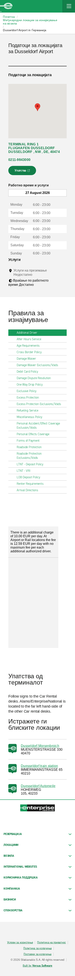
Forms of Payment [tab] (28, 441)
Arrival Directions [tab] (27, 490)
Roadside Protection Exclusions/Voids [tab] (29, 455)
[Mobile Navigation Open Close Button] (68, 6)
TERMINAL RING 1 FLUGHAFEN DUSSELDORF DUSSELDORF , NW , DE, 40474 (34, 148)
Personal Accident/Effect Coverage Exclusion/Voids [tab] (38, 425)
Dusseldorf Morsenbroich (40, 746)
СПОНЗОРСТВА (13, 910)
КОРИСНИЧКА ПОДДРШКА (21, 878)
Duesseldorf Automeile (38, 786)
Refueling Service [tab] (27, 410)
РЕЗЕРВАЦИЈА (13, 834)
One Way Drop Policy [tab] (29, 384)
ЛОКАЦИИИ (11, 845)
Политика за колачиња (37, 948)
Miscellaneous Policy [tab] (29, 417)
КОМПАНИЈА (12, 889)
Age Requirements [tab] (28, 346)
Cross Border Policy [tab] (29, 352)
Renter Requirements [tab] (30, 484)
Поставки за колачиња (37, 954)
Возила (9, 856)
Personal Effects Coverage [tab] (33, 434)
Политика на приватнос (51, 942)
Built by (37, 966)
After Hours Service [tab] (29, 339)
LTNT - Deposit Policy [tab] (30, 464)
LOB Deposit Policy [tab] (28, 477)
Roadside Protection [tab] (29, 447)
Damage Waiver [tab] (26, 359)
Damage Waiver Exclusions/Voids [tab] (37, 365)
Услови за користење (20, 942)
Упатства (23, 171)
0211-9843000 (19, 160)
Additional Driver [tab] (27, 333)
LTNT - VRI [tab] (23, 471)
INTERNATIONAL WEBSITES (20, 867)
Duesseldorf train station (39, 766)
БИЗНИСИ (10, 900)
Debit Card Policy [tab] (27, 371)
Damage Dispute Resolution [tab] (34, 378)
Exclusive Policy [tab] (26, 391)
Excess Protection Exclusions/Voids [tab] (39, 404)
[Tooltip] (36, 274)
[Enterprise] (6, 6)
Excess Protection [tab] (28, 397)
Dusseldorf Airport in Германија (24, 30)
